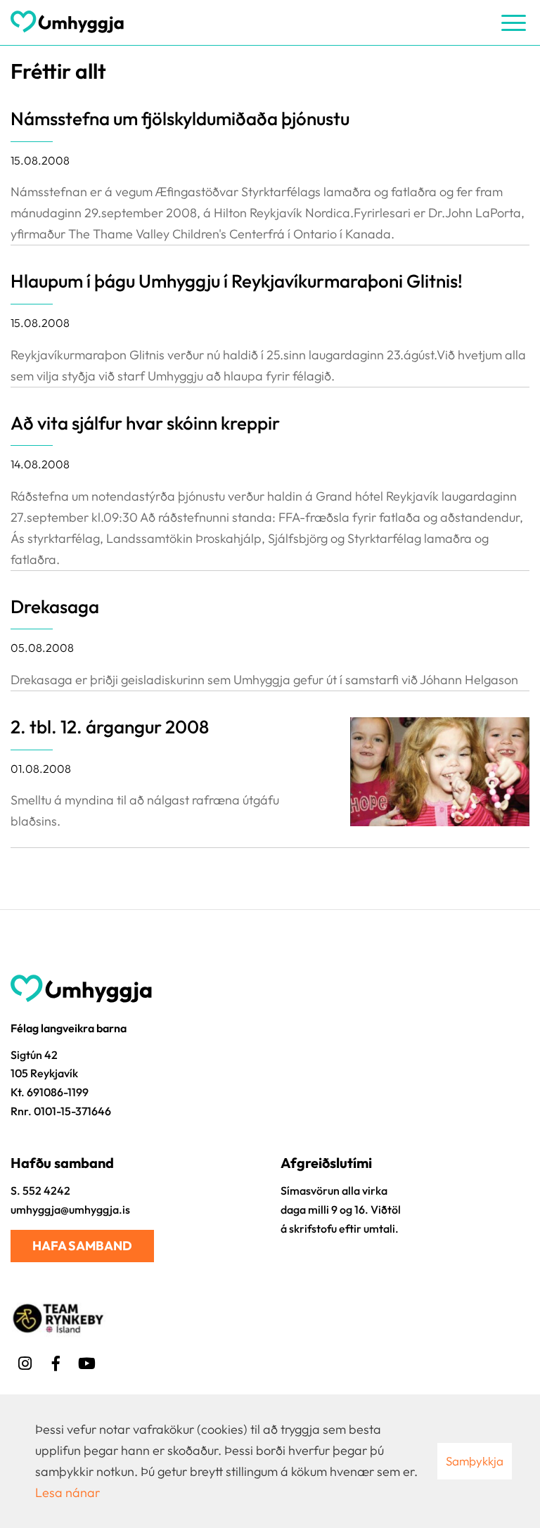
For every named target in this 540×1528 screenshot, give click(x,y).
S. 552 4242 (40, 1190)
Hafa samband (82, 1246)
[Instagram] (24, 1361)
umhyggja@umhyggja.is (70, 1209)
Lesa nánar (67, 1492)
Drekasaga (55, 606)
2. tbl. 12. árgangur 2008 (110, 726)
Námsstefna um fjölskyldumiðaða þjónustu (180, 118)
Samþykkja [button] (474, 1460)
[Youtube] (86, 1361)
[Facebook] (55, 1361)
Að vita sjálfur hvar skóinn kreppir (145, 423)
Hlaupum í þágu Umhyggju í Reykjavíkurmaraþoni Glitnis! (237, 281)
